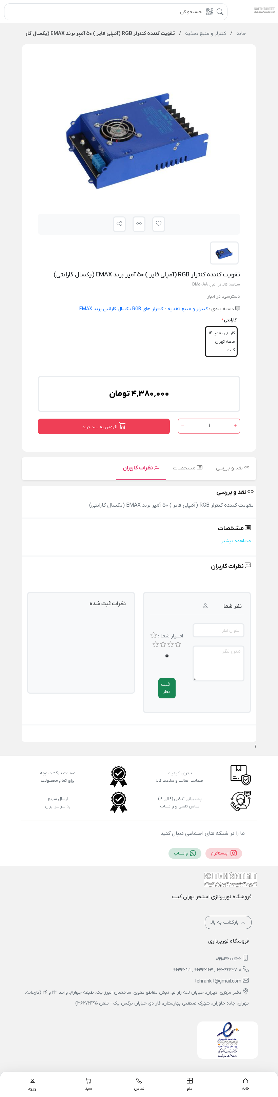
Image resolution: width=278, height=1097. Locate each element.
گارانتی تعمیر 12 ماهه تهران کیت (222, 341)
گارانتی (230, 320)
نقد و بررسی (230, 468)
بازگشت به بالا (225, 922)
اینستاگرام (220, 853)
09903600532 (228, 959)
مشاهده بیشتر (236, 541)
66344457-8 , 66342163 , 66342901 (207, 970)
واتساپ (181, 853)
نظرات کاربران (138, 468)
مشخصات (185, 468)
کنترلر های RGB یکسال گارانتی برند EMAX (121, 309)
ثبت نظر (165, 688)
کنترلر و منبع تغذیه (186, 309)
